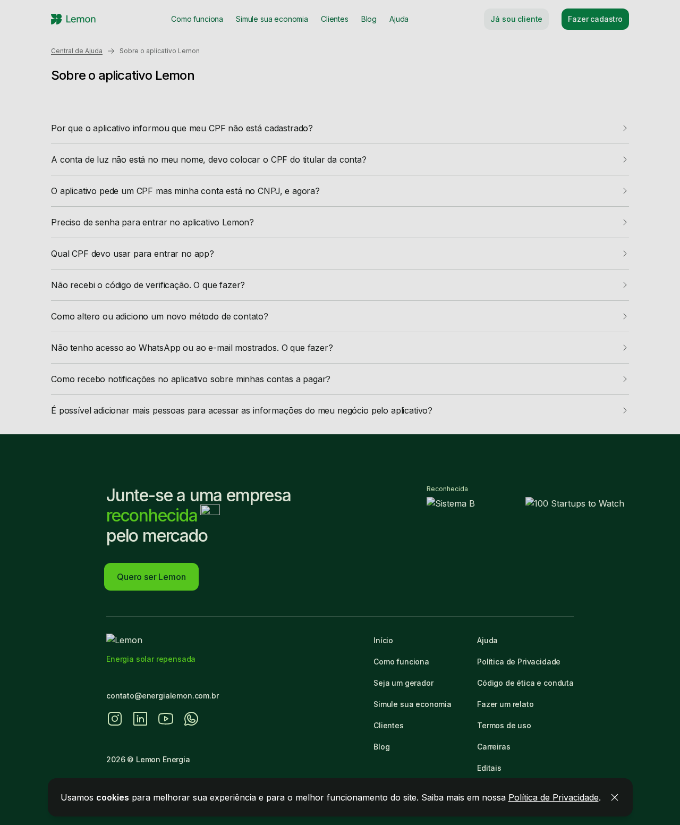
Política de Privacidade (553, 797)
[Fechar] (614, 797)
